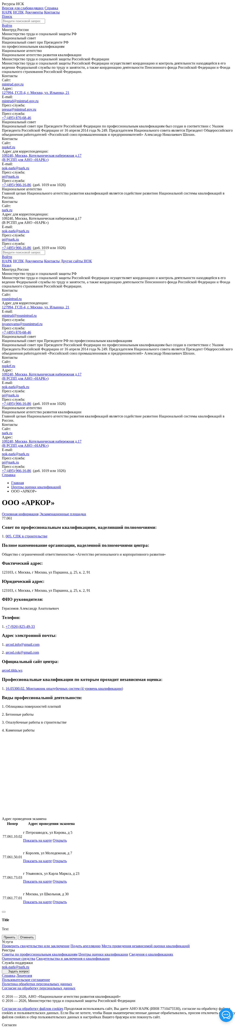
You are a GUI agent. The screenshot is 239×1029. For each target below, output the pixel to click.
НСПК (18, 12)
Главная (17, 483)
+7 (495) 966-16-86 (16, 185)
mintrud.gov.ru (13, 84)
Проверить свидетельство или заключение (36, 946)
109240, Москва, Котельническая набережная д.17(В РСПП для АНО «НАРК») (41, 158)
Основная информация (20, 514)
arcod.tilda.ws (12, 670)
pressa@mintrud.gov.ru (19, 109)
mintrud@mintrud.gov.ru (20, 101)
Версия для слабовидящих (23, 8)
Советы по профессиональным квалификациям (39, 954)
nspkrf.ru (8, 147)
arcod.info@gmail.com (22, 644)
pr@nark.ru (10, 176)
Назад (6, 265)
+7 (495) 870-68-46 (16, 118)
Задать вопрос (18, 971)
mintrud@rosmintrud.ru (19, 316)
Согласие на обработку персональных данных (38, 988)
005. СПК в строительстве (26, 536)
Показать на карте (37, 840)
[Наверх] (4, 912)
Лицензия (24, 976)
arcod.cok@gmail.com (22, 652)
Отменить (27, 937)
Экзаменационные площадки (62, 514)
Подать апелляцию (85, 946)
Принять (9, 937)
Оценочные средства (18, 959)
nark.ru (7, 210)
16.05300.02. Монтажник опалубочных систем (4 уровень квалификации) (64, 689)
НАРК (7, 12)
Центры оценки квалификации (103, 954)
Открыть (60, 840)
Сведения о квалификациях (151, 954)
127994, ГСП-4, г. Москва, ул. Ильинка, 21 (35, 93)
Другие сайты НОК (76, 261)
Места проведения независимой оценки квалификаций (146, 946)
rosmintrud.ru (12, 299)
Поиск (7, 16)
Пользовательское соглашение (26, 980)
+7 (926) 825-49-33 (20, 627)
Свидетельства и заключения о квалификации (73, 959)
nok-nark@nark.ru (15, 168)
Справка (51, 8)
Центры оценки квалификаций (36, 487)
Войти (7, 25)
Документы (34, 12)
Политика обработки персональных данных (37, 984)
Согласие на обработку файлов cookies (32, 1009)
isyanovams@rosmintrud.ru (22, 324)
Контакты (52, 12)
